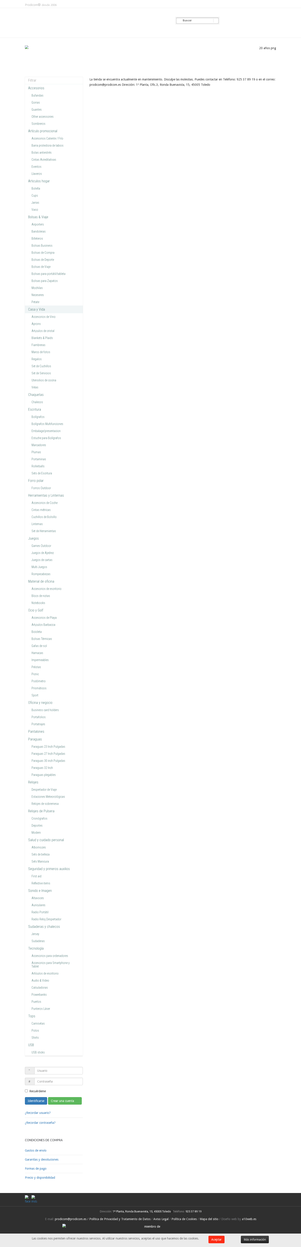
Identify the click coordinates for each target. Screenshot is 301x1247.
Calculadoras (40, 987)
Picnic (35, 674)
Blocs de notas (41, 596)
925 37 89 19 (193, 1211)
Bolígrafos (38, 417)
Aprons (36, 324)
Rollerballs (38, 466)
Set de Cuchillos (41, 366)
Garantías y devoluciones (41, 1159)
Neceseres (38, 295)
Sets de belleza (41, 854)
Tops (31, 1016)
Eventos (36, 166)
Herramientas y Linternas (46, 495)
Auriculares (38, 905)
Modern (36, 832)
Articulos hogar (39, 181)
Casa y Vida (36, 309)
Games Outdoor (41, 546)
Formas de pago (35, 1168)
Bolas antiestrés (42, 152)
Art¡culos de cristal (43, 331)
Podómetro (39, 681)
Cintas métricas (41, 510)
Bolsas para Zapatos (45, 281)
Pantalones (36, 731)
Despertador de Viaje (44, 789)
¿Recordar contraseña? (40, 1122)
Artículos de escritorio (45, 973)
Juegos (33, 538)
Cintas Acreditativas (44, 159)
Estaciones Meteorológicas (48, 796)
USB (31, 1045)
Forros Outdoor (41, 488)
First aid (36, 876)
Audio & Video (40, 980)
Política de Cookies (184, 1219)
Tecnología (36, 948)
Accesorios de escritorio (46, 589)
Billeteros (37, 238)
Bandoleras (39, 231)
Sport (35, 695)
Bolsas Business (42, 245)
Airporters (38, 224)
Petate (35, 302)
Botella (36, 188)
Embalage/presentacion (46, 431)
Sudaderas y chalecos (44, 927)
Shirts (35, 1037)
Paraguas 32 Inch (42, 768)
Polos (35, 1030)
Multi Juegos (39, 567)
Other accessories (43, 116)
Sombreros (38, 123)
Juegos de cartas (42, 560)
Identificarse (36, 1101)
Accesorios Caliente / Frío (47, 138)
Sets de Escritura (42, 473)
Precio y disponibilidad (40, 1177)
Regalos (37, 359)
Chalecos (37, 402)
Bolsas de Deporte (43, 259)
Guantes (37, 109)
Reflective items (41, 883)
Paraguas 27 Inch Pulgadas (48, 753)
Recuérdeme (37, 1091)
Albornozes (39, 847)
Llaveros (37, 173)
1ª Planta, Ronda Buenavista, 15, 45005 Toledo (141, 1211)
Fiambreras (38, 345)
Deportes (37, 825)
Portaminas (39, 459)
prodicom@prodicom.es (70, 1219)
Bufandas (37, 95)
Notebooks (38, 603)
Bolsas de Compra (43, 252)
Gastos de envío (35, 1150)
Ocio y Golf (35, 610)
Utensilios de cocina (44, 380)
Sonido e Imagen (40, 891)
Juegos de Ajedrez (43, 553)
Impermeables (40, 660)
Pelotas (36, 667)
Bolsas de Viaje (41, 266)
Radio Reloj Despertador (46, 919)
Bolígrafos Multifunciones (47, 424)
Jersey (35, 934)
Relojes (33, 782)
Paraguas (35, 739)
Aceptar (216, 1239)
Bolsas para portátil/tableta (48, 274)
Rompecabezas (41, 574)
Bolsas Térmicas (42, 639)
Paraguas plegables (44, 775)
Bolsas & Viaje (38, 217)
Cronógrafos (39, 818)
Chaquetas (36, 395)
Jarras (35, 202)
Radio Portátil (40, 912)
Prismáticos (39, 688)
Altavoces (38, 898)
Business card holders (45, 710)
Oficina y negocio (40, 703)
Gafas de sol (39, 646)
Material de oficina (41, 581)
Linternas (37, 524)
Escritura (34, 409)
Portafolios (39, 717)
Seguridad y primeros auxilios (49, 869)
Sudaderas (38, 941)
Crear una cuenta (63, 1101)
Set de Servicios (41, 373)
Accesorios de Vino (44, 317)
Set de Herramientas (44, 531)
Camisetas (38, 1023)
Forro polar (36, 481)
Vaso (35, 209)
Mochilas (37, 288)
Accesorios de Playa (44, 617)
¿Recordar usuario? (38, 1113)
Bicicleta (37, 632)
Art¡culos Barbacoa (43, 624)
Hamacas (37, 653)
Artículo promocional (42, 131)
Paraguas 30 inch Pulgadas (48, 760)
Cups (35, 195)
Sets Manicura (40, 861)
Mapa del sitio (209, 1219)
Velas (35, 387)
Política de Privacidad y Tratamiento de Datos (119, 1219)
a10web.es (249, 1219)
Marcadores (39, 445)
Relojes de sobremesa (45, 803)
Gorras (36, 102)
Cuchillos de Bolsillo (44, 517)
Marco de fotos (41, 352)
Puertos (36, 1001)
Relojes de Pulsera (41, 811)
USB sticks (38, 1052)
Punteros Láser (41, 1008)
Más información (255, 1239)
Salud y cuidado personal (46, 840)
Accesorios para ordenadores (50, 956)
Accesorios (36, 88)
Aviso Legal (161, 1219)
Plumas (36, 452)
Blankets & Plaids (42, 338)
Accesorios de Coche (45, 503)
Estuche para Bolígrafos (46, 438)
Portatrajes (38, 724)
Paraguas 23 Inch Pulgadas (48, 746)
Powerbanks (39, 994)
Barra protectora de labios (47, 145)
